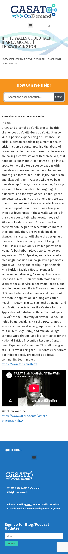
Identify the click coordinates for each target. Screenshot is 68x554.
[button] (30, 25)
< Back (7, 122)
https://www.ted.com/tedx (19, 364)
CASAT (28, 504)
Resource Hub (15, 59)
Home (4, 59)
